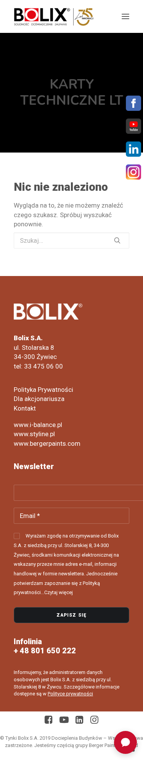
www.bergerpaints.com (47, 443)
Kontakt (25, 408)
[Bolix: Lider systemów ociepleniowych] (53, 16)
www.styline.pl (34, 434)
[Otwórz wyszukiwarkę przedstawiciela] (125, 742)
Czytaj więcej (58, 592)
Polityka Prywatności (43, 389)
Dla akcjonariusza (39, 399)
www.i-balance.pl (38, 425)
